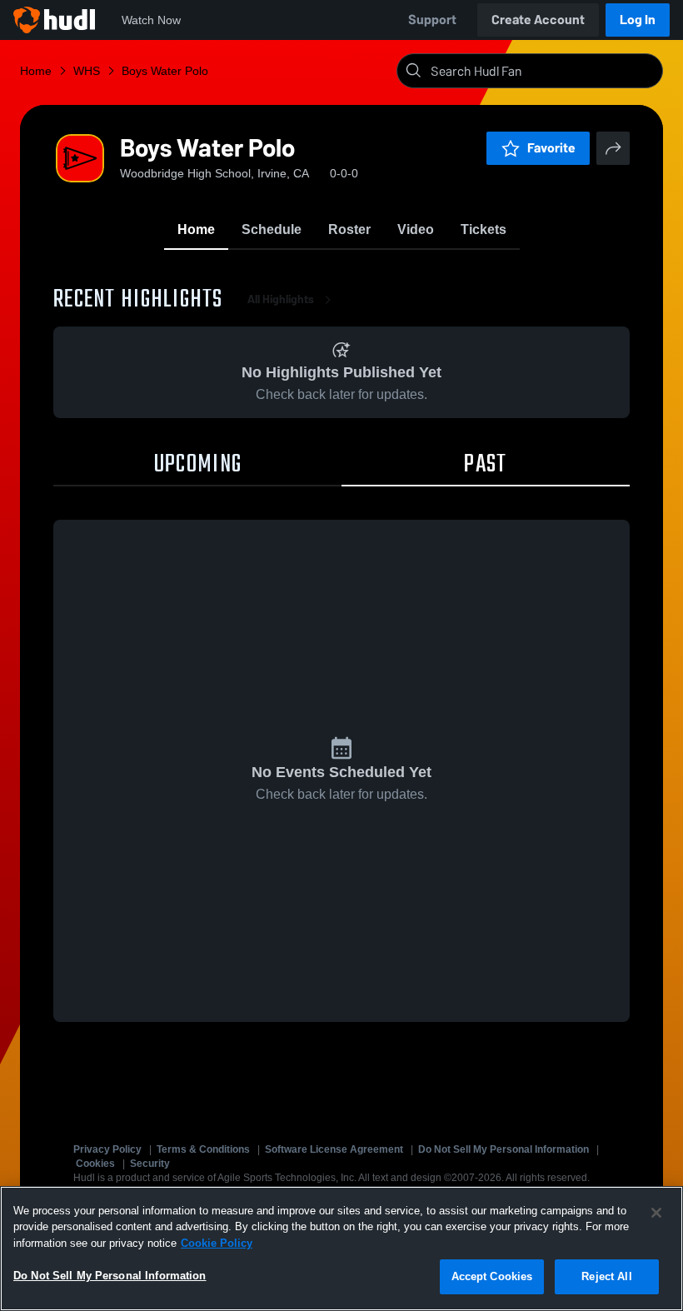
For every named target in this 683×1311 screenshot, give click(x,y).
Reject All (606, 1276)
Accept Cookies (492, 1276)
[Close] (656, 1212)
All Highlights (280, 299)
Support (432, 19)
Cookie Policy (216, 1243)
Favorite (551, 148)
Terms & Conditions (203, 1149)
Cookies (95, 1163)
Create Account (538, 19)
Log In (638, 19)
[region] (341, 1248)
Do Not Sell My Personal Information (503, 1149)
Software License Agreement (334, 1149)
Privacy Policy (107, 1149)
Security (150, 1163)
